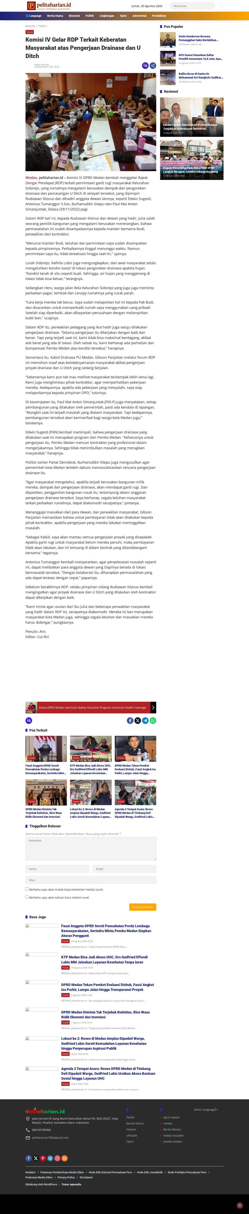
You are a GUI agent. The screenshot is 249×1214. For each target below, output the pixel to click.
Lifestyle (131, 1135)
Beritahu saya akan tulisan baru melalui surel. (59, 897)
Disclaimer (86, 1177)
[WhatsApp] (153, 720)
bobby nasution (173, 1135)
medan (168, 1123)
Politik (29, 32)
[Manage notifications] (240, 1205)
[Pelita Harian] (48, 5)
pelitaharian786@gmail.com (50, 1137)
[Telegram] (145, 720)
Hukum (131, 1129)
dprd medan (171, 1117)
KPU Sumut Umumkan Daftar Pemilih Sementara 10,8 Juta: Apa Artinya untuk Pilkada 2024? (200, 57)
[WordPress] (50, 1158)
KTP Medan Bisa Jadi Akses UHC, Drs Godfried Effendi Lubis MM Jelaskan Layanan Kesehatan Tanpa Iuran (90, 769)
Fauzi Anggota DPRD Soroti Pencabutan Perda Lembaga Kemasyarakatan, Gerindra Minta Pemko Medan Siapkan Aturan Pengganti (45, 769)
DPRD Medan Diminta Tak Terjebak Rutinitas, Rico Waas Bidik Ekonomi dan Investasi (43, 813)
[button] (211, 6)
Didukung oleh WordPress (41, 1184)
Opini (130, 1141)
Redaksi (30, 1172)
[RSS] (64, 1158)
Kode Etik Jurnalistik (150, 1172)
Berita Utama (135, 1123)
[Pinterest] (43, 1158)
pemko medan (172, 1141)
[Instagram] (57, 1158)
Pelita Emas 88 (41, 64)
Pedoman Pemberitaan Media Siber (62, 1172)
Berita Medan (172, 1129)
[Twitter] (137, 720)
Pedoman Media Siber (39, 1177)
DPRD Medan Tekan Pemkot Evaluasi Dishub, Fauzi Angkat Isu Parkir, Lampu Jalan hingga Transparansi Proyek (135, 769)
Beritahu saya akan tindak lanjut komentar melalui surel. (66, 889)
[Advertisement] (90, 670)
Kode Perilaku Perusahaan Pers (187, 1172)
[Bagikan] (153, 65)
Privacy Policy (66, 1177)
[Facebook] (130, 720)
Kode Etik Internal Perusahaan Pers (110, 1172)
